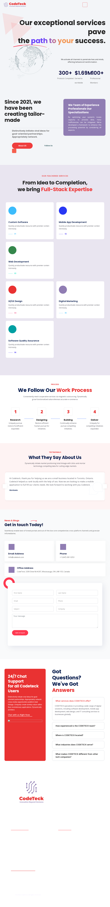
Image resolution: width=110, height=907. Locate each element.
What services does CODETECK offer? (73, 701)
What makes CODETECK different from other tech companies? (77, 755)
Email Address (16, 553)
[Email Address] (11, 547)
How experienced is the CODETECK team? (75, 725)
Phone (63, 553)
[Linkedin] (26, 151)
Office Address (25, 568)
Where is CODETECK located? (69, 735)
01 (15, 234)
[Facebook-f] (14, 151)
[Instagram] (20, 151)
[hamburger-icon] (84, 4)
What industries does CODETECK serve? (74, 744)
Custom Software (18, 222)
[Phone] (63, 547)
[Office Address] (11, 570)
